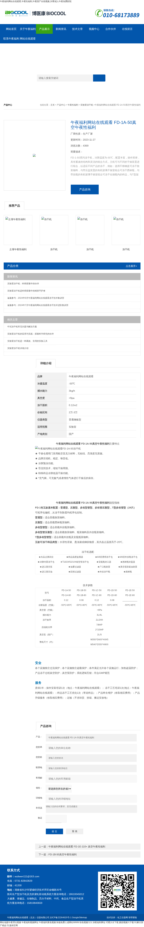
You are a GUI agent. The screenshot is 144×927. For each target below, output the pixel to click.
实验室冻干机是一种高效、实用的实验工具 (27, 341)
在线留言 (127, 28)
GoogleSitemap (79, 917)
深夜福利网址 (99, 922)
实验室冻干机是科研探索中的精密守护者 (26, 291)
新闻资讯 (61, 28)
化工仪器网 (122, 917)
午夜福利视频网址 (30, 922)
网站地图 (4, 922)
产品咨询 (84, 189)
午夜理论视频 (14, 922)
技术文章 (77, 28)
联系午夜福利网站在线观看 (11, 40)
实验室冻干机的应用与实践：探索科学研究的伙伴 (30, 334)
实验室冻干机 (86, 105)
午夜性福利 (73, 105)
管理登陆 (132, 917)
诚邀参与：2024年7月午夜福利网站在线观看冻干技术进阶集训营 (37, 305)
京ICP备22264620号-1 (60, 917)
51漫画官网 (12, 925)
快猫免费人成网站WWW (67, 922)
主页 (52, 105)
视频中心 (94, 28)
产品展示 (44, 28)
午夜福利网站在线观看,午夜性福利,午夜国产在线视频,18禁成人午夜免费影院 (35, 1)
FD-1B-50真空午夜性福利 (62, 854)
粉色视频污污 (86, 922)
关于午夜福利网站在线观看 (28, 30)
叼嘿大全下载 (112, 922)
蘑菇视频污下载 (126, 922)
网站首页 (11, 28)
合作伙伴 (110, 28)
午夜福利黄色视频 (47, 922)
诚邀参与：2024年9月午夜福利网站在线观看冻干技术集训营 (35, 298)
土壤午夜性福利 (18, 249)
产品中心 (61, 105)
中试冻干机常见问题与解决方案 (22, 326)
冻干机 (54, 249)
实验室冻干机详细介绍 (17, 348)
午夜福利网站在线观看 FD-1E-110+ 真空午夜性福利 (76, 846)
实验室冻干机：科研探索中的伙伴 (23, 283)
